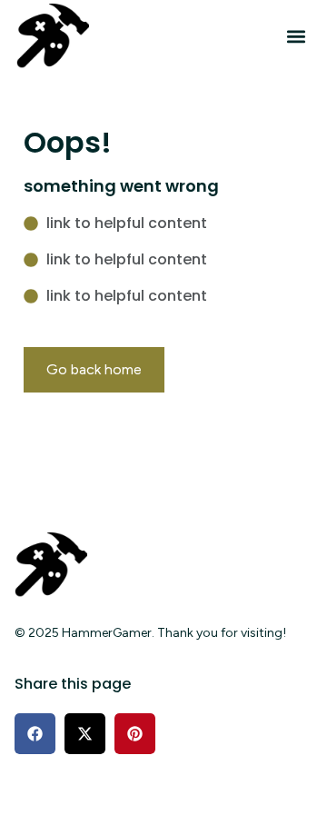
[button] (296, 37)
